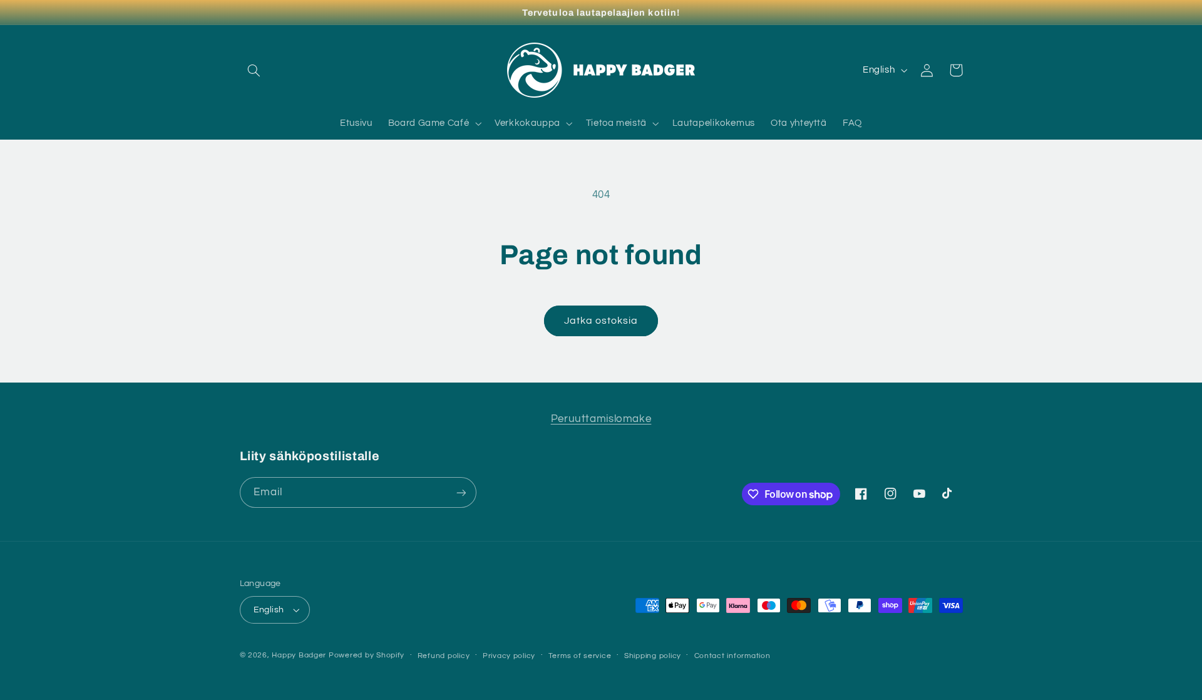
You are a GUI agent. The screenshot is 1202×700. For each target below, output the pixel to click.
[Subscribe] (460, 492)
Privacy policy (509, 655)
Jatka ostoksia (601, 321)
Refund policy (444, 655)
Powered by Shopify (366, 655)
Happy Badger (299, 655)
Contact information (732, 655)
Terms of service (580, 655)
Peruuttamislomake (601, 419)
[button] (254, 70)
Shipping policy (652, 655)
